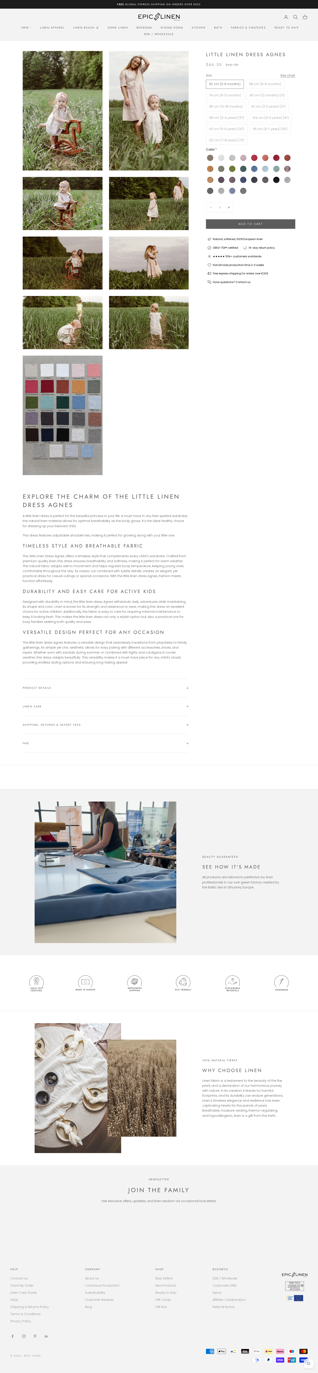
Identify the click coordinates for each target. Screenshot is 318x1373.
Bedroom (144, 28)
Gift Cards (163, 1300)
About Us (92, 1278)
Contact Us (19, 1278)
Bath (218, 28)
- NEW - (25, 28)
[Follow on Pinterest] (35, 1336)
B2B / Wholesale (159, 34)
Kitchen (199, 28)
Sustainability (95, 1292)
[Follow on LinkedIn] (46, 1336)
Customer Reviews (99, 1300)
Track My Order (22, 1285)
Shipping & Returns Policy (29, 1307)
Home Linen (118, 28)
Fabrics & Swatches (248, 28)
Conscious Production (102, 1285)
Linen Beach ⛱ (86, 28)
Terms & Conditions (25, 1314)
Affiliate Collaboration (229, 1300)
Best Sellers (164, 1278)
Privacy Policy (20, 1321)
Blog (88, 1307)
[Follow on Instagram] (24, 1336)
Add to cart (250, 224)
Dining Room (172, 28)
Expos (217, 1292)
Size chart (287, 75)
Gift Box (161, 1307)
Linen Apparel (52, 28)
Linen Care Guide (23, 1292)
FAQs (14, 1300)
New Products (165, 1285)
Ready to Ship (287, 28)
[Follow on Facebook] (12, 1336)
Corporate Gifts (225, 1285)
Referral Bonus (224, 1307)
